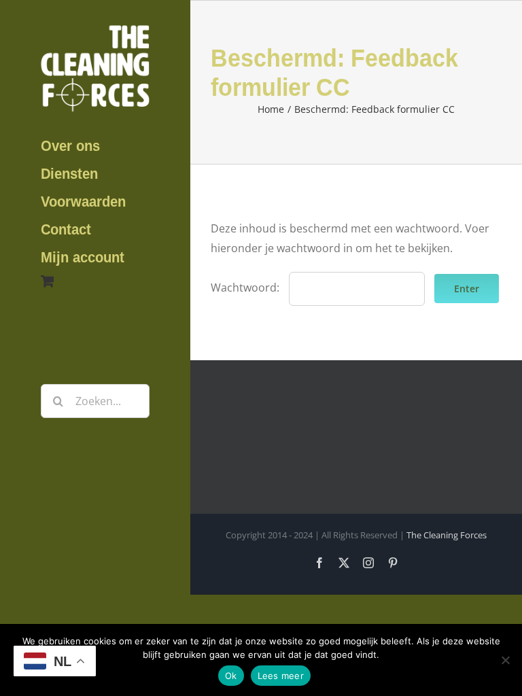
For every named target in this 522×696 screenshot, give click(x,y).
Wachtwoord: (246, 287)
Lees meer (281, 675)
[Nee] (505, 660)
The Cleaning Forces (446, 535)
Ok (231, 675)
